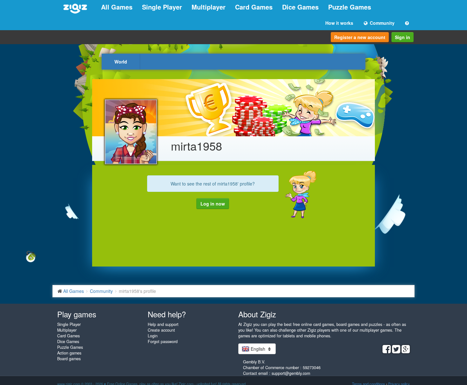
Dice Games (300, 6)
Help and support (163, 324)
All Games (116, 6)
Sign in (402, 37)
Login (153, 336)
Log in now (212, 203)
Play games (76, 314)
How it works (339, 23)
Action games (69, 353)
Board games (69, 358)
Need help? (167, 314)
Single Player (162, 6)
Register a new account (359, 37)
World (120, 61)
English (258, 349)
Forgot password (163, 341)
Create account (161, 330)
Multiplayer (209, 6)
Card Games (254, 6)
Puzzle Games (349, 6)
